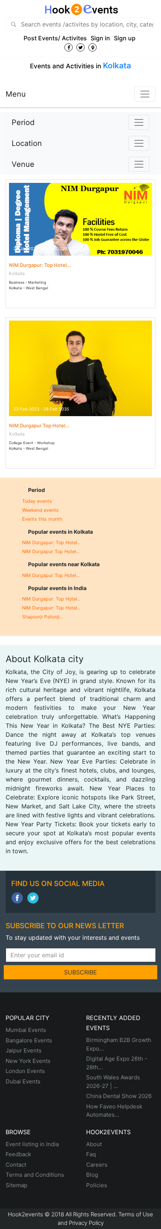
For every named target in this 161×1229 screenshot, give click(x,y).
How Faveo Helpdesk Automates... (114, 1111)
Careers (96, 1164)
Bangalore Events (29, 1040)
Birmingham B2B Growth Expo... (118, 1044)
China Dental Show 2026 (119, 1095)
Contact (16, 1164)
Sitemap (16, 1185)
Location (27, 143)
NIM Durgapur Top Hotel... (39, 425)
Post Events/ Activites (55, 38)
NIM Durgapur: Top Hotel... (40, 265)
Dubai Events (23, 1081)
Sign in (100, 38)
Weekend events (40, 510)
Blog (92, 1174)
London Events (25, 1070)
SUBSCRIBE (80, 972)
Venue (23, 164)
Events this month (42, 519)
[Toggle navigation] (144, 94)
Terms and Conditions (35, 1174)
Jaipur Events (24, 1050)
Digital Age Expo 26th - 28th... (116, 1063)
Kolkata (117, 65)
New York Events (28, 1060)
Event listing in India (32, 1144)
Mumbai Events (26, 1029)
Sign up (125, 38)
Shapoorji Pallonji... (42, 617)
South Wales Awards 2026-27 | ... (113, 1081)
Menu (16, 94)
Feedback (18, 1154)
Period (23, 122)
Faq (91, 1154)
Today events (37, 501)
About (94, 1144)
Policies (96, 1185)
